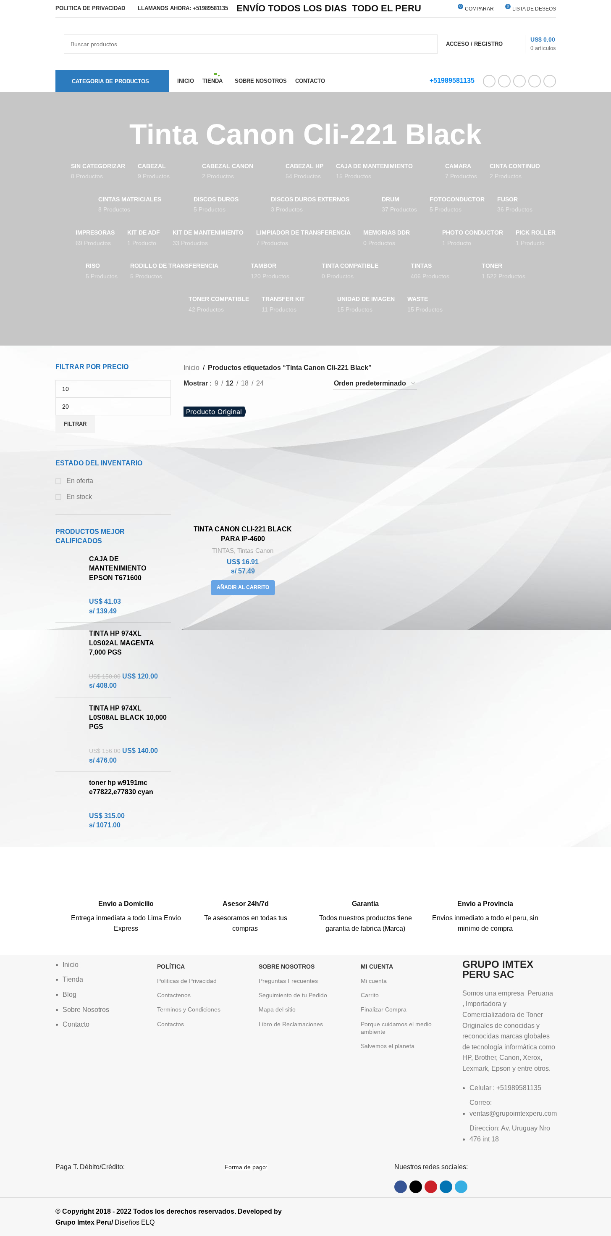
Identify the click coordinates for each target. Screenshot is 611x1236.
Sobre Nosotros (287, 966)
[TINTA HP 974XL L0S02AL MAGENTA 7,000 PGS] (69, 659)
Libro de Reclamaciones (291, 1024)
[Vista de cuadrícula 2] (284, 384)
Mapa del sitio (277, 1009)
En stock (78, 496)
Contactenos (174, 995)
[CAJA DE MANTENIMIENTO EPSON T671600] (69, 585)
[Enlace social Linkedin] (534, 81)
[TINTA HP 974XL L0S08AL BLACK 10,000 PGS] (69, 734)
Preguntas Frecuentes (288, 980)
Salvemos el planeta (387, 1046)
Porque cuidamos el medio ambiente (396, 1028)
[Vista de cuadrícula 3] (299, 384)
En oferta (79, 480)
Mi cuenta (374, 980)
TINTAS (223, 550)
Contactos (170, 1024)
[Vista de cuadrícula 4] (315, 384)
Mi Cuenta (377, 966)
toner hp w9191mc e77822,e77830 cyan (121, 787)
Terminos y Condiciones (188, 1009)
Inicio (191, 367)
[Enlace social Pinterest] (519, 81)
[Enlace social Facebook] (489, 81)
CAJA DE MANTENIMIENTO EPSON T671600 (117, 568)
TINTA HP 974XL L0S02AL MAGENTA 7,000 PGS (121, 643)
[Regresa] (118, 134)
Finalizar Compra (383, 1009)
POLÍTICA (171, 966)
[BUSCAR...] (428, 44)
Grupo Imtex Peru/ (84, 1222)
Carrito (370, 995)
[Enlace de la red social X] (504, 81)
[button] (243, 587)
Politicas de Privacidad (187, 980)
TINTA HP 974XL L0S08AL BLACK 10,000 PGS (128, 718)
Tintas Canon (255, 550)
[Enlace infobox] (126, 892)
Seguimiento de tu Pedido (293, 995)
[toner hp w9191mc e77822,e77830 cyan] (69, 804)
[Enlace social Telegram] (549, 81)
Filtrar (75, 424)
